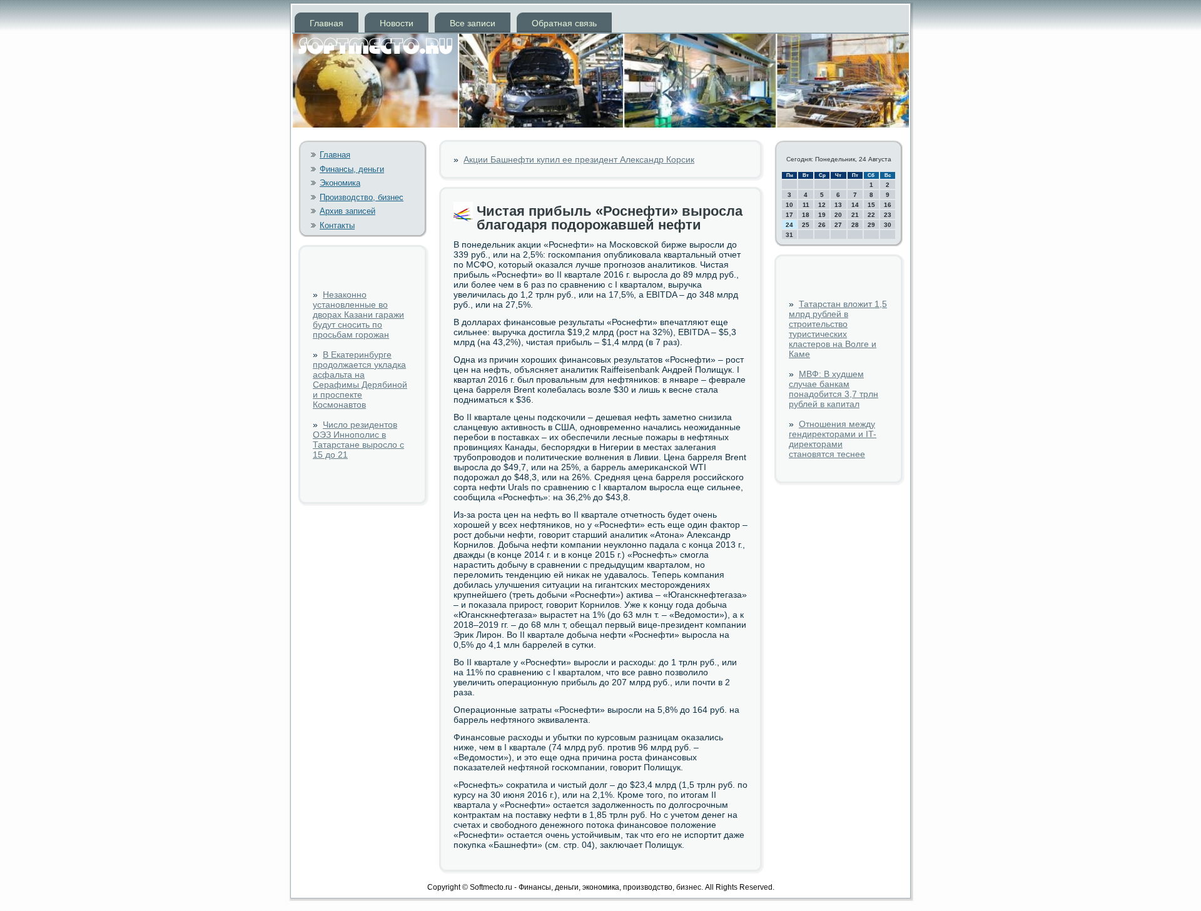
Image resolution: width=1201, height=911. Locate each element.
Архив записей (347, 211)
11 (806, 204)
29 (871, 224)
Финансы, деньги (352, 169)
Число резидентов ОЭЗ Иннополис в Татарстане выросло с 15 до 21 (358, 440)
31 (789, 234)
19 (822, 214)
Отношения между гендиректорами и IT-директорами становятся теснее (832, 439)
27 (838, 224)
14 (855, 204)
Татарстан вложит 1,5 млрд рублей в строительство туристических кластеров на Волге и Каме (838, 329)
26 (822, 224)
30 (887, 224)
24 (789, 224)
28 (855, 224)
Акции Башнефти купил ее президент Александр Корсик (579, 159)
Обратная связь (564, 23)
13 (838, 204)
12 (822, 204)
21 (855, 214)
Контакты (337, 225)
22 (871, 214)
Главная (326, 23)
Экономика (340, 183)
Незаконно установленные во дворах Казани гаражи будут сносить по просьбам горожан (358, 314)
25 (805, 224)
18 (805, 214)
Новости (396, 23)
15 (871, 204)
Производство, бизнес (361, 197)
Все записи (472, 23)
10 (789, 204)
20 (838, 214)
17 (789, 214)
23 (887, 214)
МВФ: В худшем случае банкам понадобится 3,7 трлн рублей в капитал (833, 389)
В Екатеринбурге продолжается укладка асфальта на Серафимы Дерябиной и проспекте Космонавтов (360, 380)
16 (887, 204)
